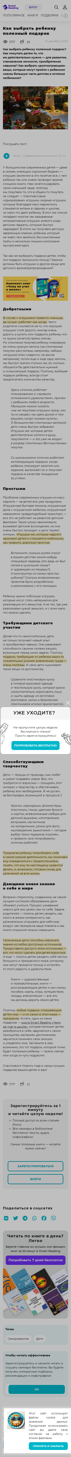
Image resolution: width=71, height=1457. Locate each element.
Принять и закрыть (48, 1446)
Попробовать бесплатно (35, 745)
